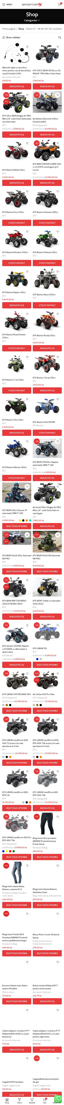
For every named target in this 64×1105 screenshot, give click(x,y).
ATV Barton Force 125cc (13, 212)
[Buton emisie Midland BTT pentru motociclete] (47, 969)
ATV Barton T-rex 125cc (13, 379)
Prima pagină (8, 28)
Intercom (16, 77)
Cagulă (5, 1085)
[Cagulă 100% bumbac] (16, 1065)
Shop (21, 28)
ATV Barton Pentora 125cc (45, 252)
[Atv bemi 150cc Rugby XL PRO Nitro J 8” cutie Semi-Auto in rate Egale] (47, 493)
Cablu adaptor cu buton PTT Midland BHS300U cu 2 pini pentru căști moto (46, 1033)
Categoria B (42, 125)
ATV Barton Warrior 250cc (14, 467)
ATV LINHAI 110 (40, 648)
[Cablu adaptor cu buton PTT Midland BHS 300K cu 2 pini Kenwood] (16, 1017)
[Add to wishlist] (27, 46)
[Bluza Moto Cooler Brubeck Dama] (47, 920)
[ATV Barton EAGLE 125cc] (16, 150)
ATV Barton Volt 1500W (44, 422)
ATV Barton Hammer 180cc (45, 212)
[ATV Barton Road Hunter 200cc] (16, 321)
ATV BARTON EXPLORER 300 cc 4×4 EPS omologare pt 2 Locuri (47, 167)
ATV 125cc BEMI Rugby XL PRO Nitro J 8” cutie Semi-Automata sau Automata (16, 118)
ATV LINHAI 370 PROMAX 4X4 (16, 694)
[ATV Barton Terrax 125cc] (47, 364)
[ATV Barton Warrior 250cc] (16, 448)
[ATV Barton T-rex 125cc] (16, 364)
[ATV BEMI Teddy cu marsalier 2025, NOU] (47, 587)
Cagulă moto (14, 1085)
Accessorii (6, 77)
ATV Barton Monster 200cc (15, 252)
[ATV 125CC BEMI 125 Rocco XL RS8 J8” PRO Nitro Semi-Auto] (47, 53)
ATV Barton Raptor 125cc (14, 292)
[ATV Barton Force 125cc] (16, 198)
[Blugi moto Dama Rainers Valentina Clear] (47, 872)
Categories (30, 20)
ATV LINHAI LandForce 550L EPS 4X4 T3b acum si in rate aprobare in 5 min (46, 743)
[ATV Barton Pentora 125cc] (47, 238)
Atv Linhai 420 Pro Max (43, 694)
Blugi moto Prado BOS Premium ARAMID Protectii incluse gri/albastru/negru (14, 937)
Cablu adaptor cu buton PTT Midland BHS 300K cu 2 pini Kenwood (16, 1033)
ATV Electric (38, 425)
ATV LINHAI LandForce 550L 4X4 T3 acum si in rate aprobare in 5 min (15, 743)
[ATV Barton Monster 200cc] (16, 238)
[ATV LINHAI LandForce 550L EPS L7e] (16, 778)
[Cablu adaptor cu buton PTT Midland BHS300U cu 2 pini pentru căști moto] (47, 1017)
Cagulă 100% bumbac (12, 1082)
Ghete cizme (8, 992)
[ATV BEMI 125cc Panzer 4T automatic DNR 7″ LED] (16, 493)
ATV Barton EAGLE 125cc (13, 170)
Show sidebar (13, 37)
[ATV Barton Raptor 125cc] (16, 278)
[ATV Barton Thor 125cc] (16, 406)
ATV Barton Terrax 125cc (44, 377)
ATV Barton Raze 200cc (44, 294)
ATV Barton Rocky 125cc (44, 335)
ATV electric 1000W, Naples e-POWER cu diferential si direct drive (15, 649)
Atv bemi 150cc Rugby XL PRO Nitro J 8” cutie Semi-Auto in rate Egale (47, 510)
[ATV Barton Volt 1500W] (47, 406)
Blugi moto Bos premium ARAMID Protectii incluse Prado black (44, 841)
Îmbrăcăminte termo (42, 941)
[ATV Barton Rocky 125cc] (47, 321)
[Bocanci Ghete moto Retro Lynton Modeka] (16, 970)
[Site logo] (32, 4)
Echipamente (55, 896)
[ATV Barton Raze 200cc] (47, 278)
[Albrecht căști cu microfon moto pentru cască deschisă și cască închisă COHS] (16, 53)
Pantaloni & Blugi (40, 847)
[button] (16, 86)
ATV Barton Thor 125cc (13, 419)
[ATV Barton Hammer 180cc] (47, 198)
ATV (34, 77)
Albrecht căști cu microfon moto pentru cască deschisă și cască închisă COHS (16, 70)
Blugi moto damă (40, 896)
